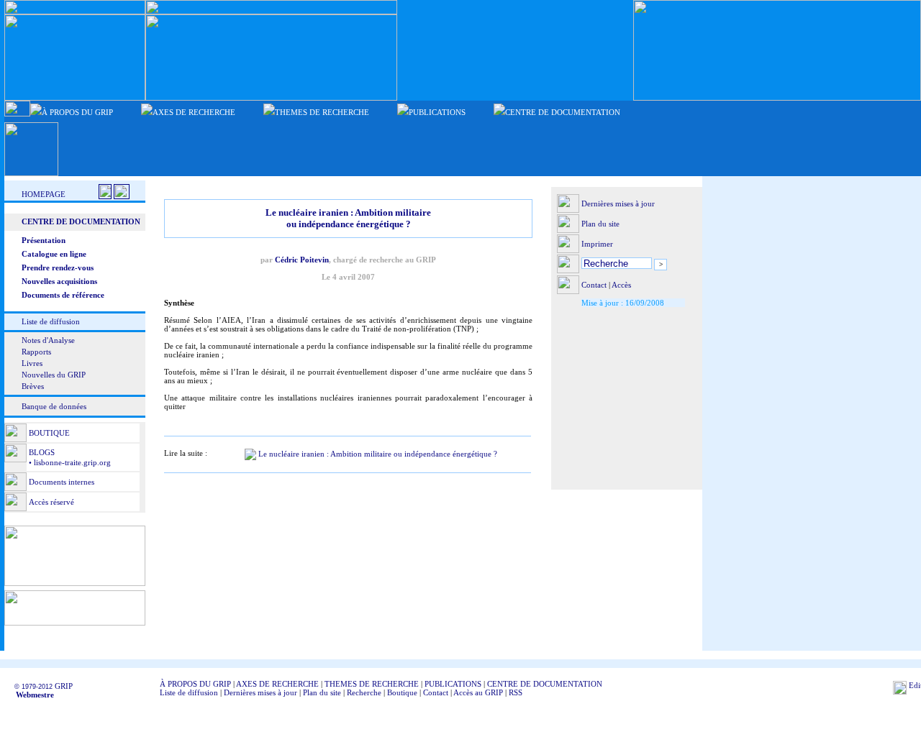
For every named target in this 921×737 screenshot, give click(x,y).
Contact (594, 284)
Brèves (33, 386)
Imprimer (597, 243)
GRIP (64, 686)
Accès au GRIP (478, 692)
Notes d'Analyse (48, 340)
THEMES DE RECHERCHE (372, 683)
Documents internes (61, 481)
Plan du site (600, 223)
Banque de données (54, 406)
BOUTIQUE (49, 433)
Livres (32, 363)
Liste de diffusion (51, 321)
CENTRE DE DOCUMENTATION (544, 683)
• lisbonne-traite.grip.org (69, 462)
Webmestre (30, 694)
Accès (621, 284)
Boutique (402, 692)
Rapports (36, 351)
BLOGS (42, 452)
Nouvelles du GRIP (54, 374)
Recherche (364, 692)
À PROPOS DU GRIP (195, 683)
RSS (515, 692)
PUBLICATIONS (453, 683)
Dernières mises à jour (618, 203)
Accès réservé (51, 502)
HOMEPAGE (43, 194)
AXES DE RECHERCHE (277, 683)
